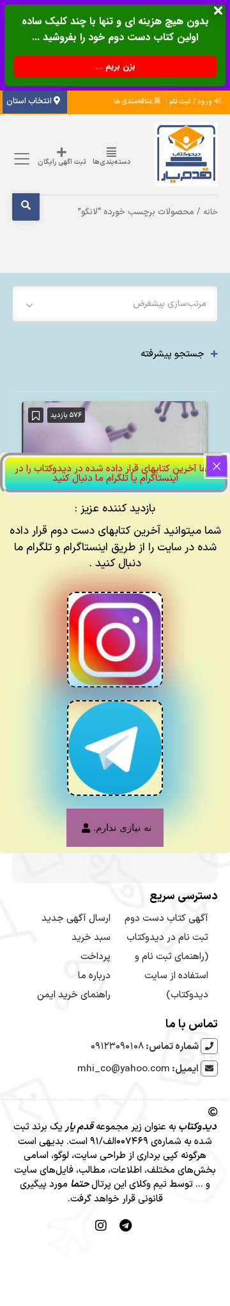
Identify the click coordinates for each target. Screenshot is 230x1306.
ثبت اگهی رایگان (62, 162)
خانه (210, 212)
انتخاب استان (30, 101)
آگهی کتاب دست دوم (166, 918)
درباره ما (94, 976)
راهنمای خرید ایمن (74, 995)
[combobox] (115, 304)
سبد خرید (91, 937)
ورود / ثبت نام (192, 101)
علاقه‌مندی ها (134, 101)
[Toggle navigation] (20, 159)
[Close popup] (216, 466)
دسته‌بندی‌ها (112, 162)
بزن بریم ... (115, 66)
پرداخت (95, 957)
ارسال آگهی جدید (76, 918)
